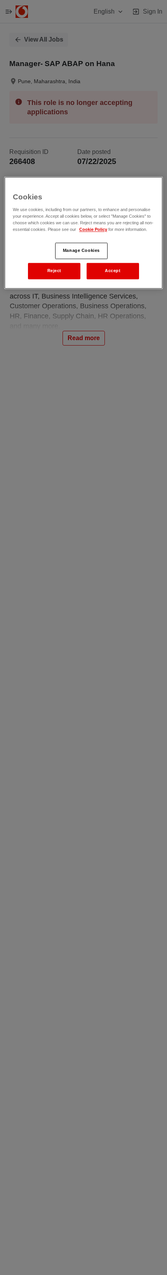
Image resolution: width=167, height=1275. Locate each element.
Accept (112, 270)
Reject (54, 270)
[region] (83, 232)
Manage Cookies (81, 250)
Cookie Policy (93, 229)
